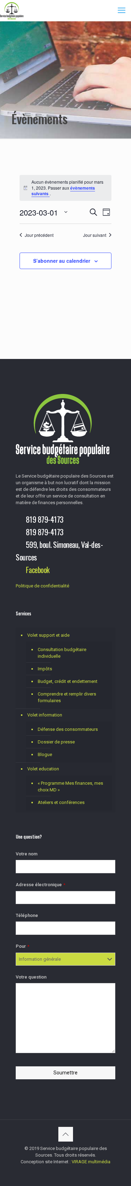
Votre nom (26, 853)
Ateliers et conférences (61, 802)
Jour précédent (39, 235)
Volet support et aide (48, 635)
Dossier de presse (56, 741)
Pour (22, 946)
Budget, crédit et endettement (67, 681)
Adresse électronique (40, 884)
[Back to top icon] (65, 1134)
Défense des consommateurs (68, 729)
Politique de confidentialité (42, 585)
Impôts (45, 668)
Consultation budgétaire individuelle (62, 653)
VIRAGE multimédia (91, 1161)
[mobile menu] (122, 10)
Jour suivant (94, 235)
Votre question (31, 977)
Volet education (43, 768)
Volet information (44, 715)
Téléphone (27, 915)
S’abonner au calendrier (61, 260)
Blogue (45, 754)
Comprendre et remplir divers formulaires (67, 697)
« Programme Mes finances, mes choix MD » (70, 786)
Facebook (38, 569)
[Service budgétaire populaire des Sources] (11, 10)
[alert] (66, 188)
